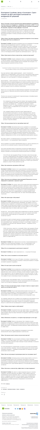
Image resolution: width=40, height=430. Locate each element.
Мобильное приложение (7, 413)
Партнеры (5, 389)
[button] (20, 1)
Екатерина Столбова (11, 389)
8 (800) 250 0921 (34, 417)
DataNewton (14, 421)
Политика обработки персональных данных (30, 424)
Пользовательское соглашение (32, 423)
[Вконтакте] (2, 394)
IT (1, 389)
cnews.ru (8, 383)
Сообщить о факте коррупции (8, 414)
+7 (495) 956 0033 (34, 416)
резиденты (22, 389)
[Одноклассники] (4, 394)
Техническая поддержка (33, 425)
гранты (18, 389)
